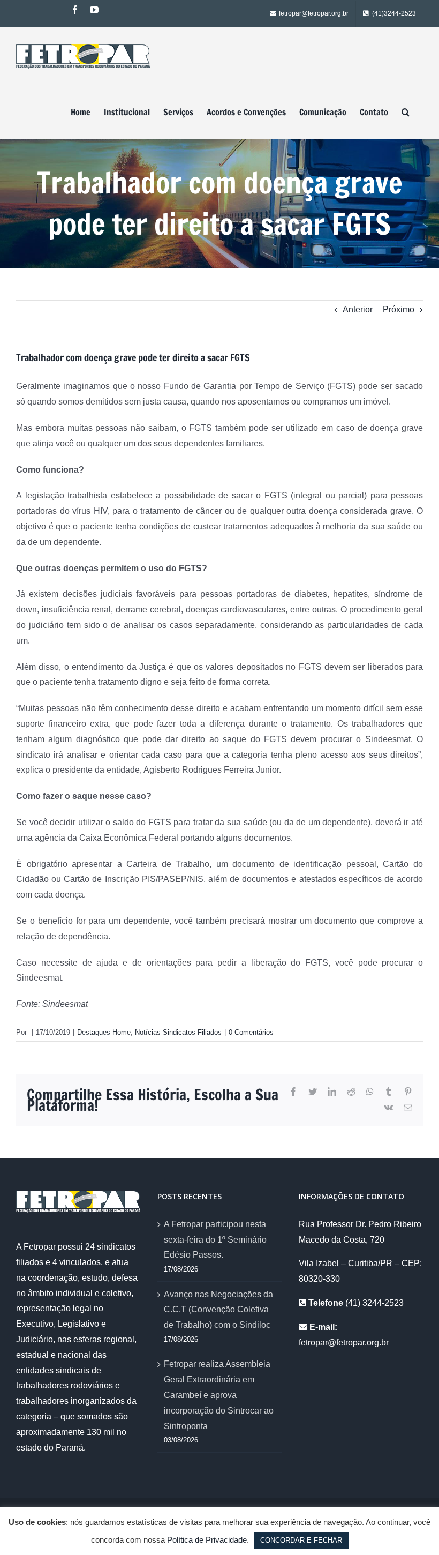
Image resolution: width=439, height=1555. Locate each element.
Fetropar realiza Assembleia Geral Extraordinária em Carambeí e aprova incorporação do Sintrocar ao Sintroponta (219, 1394)
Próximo (398, 309)
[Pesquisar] (406, 112)
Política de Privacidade (207, 1539)
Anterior (358, 309)
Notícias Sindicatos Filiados (178, 1032)
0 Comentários (251, 1032)
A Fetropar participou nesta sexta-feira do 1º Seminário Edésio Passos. (215, 1240)
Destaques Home (104, 1032)
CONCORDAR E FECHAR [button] (301, 1540)
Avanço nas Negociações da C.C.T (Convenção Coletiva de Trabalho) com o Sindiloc (218, 1310)
